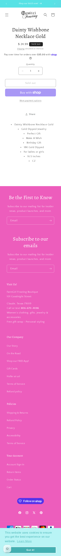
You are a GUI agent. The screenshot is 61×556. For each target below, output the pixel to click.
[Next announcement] (54, 3)
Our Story (12, 346)
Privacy (11, 428)
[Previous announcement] (6, 3)
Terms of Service (16, 384)
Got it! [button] (30, 550)
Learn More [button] (24, 541)
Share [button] (32, 114)
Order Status (14, 479)
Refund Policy (14, 420)
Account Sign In (15, 464)
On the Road (14, 353)
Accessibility (14, 435)
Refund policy (14, 391)
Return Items (14, 472)
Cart (9, 487)
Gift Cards (12, 368)
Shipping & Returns (17, 413)
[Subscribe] (50, 221)
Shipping (20, 49)
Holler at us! (13, 376)
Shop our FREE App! (18, 361)
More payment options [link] (31, 100)
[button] (7, 15)
